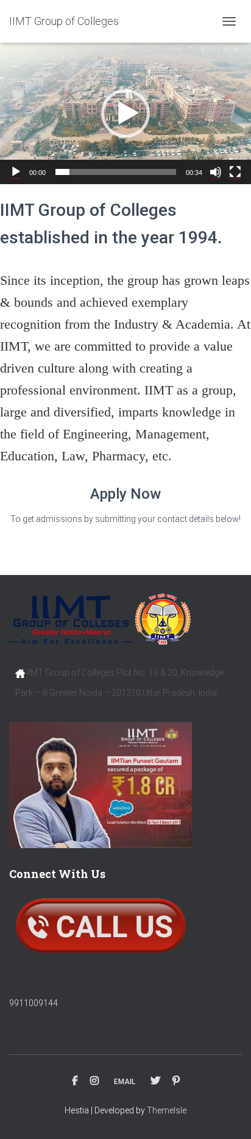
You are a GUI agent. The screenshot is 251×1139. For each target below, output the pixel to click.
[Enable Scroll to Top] (226, 1114)
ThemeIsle (166, 1110)
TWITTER (155, 1081)
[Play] (16, 172)
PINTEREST (176, 1081)
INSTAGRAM (94, 1081)
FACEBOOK (75, 1081)
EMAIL (124, 1081)
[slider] (115, 172)
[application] (125, 113)
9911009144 (33, 1003)
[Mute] (216, 172)
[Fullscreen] (235, 172)
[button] (125, 113)
